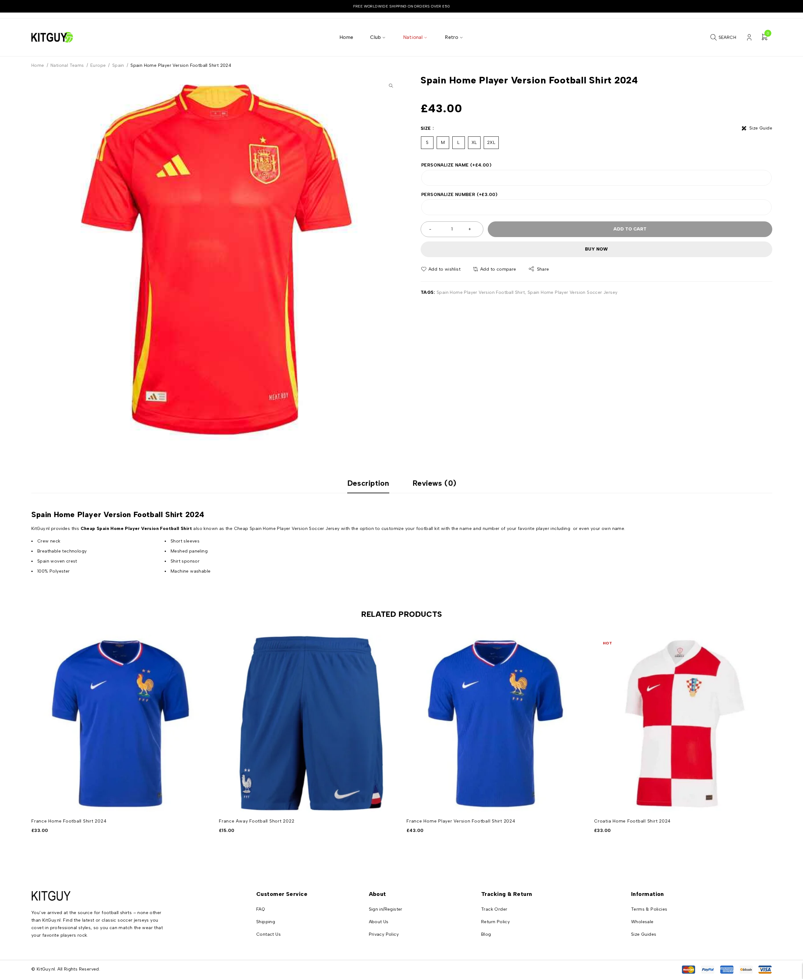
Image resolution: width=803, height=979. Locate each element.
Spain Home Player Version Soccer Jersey (573, 292)
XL (474, 142)
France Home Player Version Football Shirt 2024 (461, 821)
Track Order (494, 909)
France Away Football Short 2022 (256, 821)
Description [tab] (368, 483)
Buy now (596, 249)
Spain (118, 65)
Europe (98, 65)
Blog (486, 934)
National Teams (67, 65)
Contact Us (268, 934)
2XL (491, 142)
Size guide (760, 128)
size (426, 128)
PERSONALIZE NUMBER (459, 194)
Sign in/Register (385, 909)
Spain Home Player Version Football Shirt (481, 292)
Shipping (265, 921)
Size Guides (643, 934)
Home (37, 65)
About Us (379, 921)
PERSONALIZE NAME (456, 165)
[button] (391, 85)
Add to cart (630, 229)
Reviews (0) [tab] (434, 483)
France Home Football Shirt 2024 (68, 821)
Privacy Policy (384, 934)
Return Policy (495, 921)
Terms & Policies (649, 909)
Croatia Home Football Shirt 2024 (632, 821)
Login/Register (749, 37)
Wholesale (642, 921)
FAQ (260, 909)
